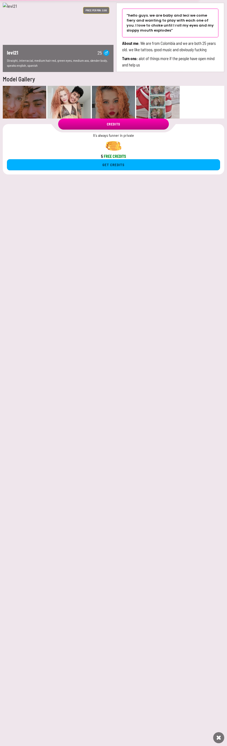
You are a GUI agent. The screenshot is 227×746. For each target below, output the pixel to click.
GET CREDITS (113, 165)
